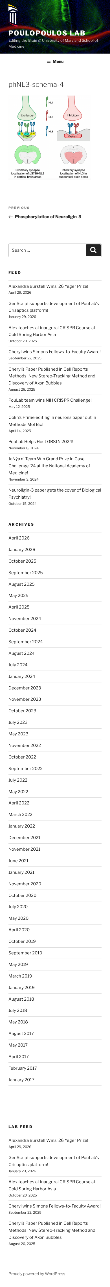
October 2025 (22, 561)
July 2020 (18, 906)
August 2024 (21, 653)
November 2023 (24, 699)
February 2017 (22, 1068)
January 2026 (21, 549)
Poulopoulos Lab (47, 33)
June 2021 (18, 860)
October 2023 (22, 710)
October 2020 (22, 895)
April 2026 (19, 538)
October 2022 (22, 757)
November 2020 (24, 883)
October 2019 (22, 941)
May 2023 (18, 734)
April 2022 (18, 803)
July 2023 (18, 722)
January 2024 (21, 676)
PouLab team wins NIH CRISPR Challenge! (50, 400)
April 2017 (18, 1056)
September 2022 (25, 768)
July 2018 (17, 1010)
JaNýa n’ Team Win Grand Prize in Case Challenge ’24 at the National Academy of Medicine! (49, 466)
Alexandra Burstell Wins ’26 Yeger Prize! (48, 286)
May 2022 (18, 791)
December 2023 (24, 688)
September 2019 (25, 953)
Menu (58, 61)
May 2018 (18, 1022)
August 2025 (21, 584)
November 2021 (24, 849)
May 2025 (18, 595)
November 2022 (24, 745)
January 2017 (21, 1079)
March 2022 (20, 814)
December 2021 (24, 837)
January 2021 (21, 872)
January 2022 (21, 826)
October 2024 (22, 630)
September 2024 (25, 641)
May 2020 (18, 918)
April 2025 (19, 607)
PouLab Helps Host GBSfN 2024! (40, 441)
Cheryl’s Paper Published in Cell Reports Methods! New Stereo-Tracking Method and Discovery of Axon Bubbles (51, 376)
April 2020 (19, 929)
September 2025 (25, 572)
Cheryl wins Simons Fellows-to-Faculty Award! (54, 351)
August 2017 (21, 1033)
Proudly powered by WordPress (36, 1273)
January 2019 (21, 987)
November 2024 (24, 618)
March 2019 (20, 976)
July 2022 (17, 780)
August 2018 (21, 999)
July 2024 (18, 664)
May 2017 (18, 1045)
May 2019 (18, 964)
